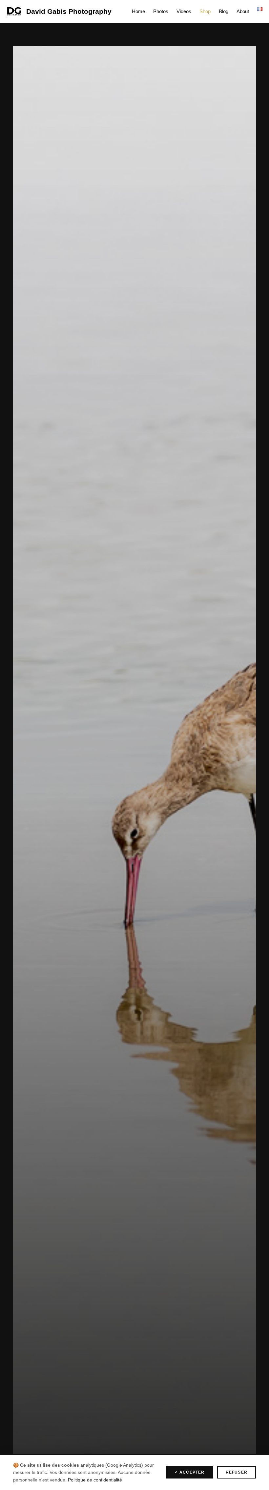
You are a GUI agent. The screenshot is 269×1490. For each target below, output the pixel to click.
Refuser (236, 1472)
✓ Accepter (190, 1472)
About (243, 11)
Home (138, 11)
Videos (183, 11)
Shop (205, 11)
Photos (160, 11)
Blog (223, 11)
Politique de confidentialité (95, 1479)
